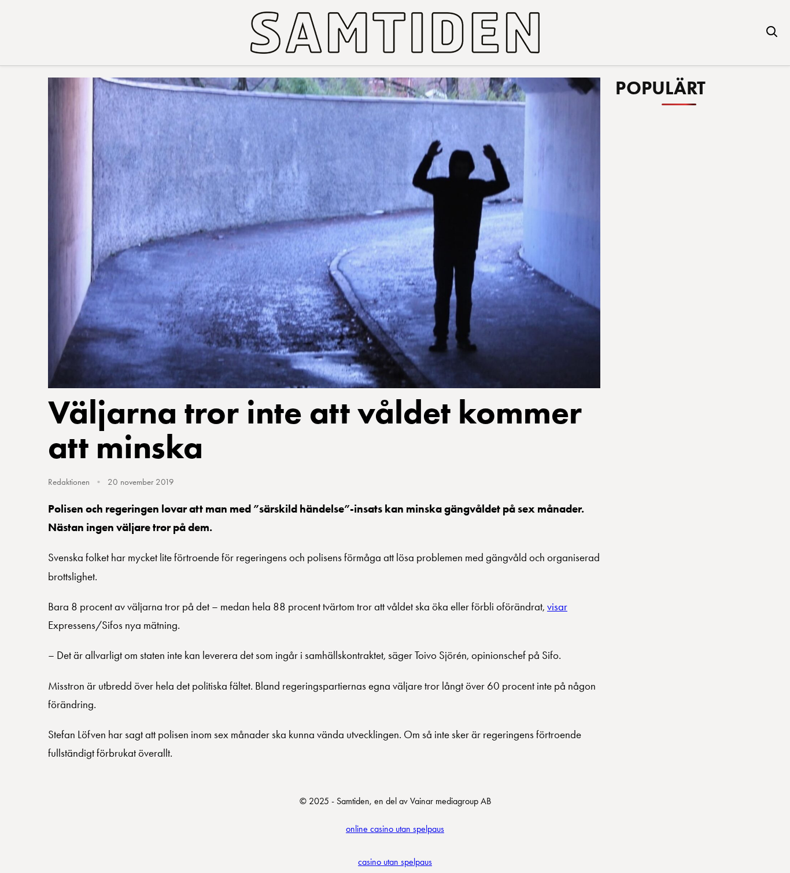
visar (557, 606)
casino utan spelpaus (395, 861)
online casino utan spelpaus (395, 828)
